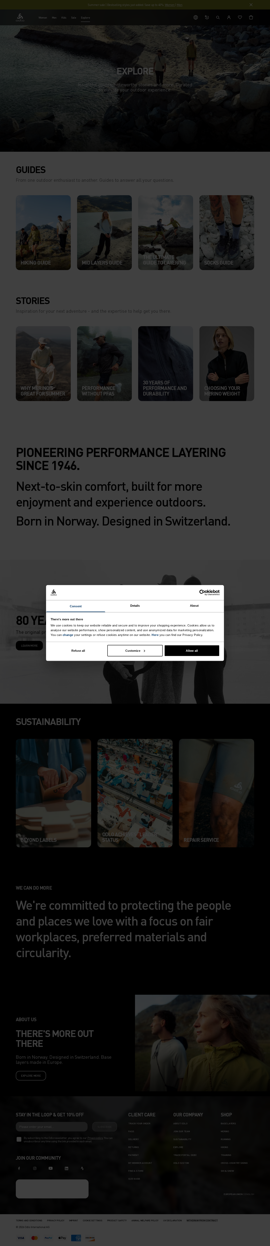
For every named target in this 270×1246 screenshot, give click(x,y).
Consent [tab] (76, 606)
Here (155, 635)
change (68, 635)
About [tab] (194, 605)
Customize (132, 650)
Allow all (192, 650)
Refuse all (78, 650)
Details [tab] (135, 605)
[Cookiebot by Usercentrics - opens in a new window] (202, 593)
